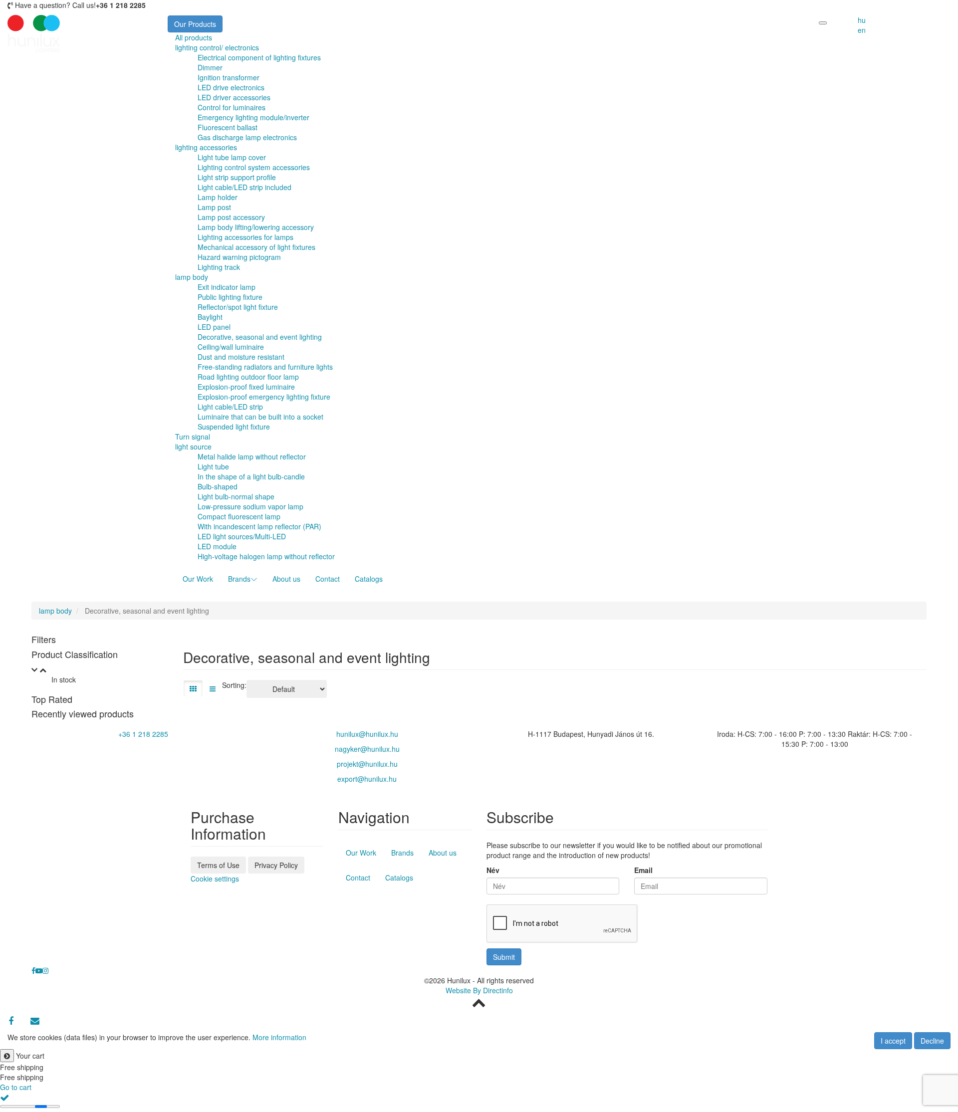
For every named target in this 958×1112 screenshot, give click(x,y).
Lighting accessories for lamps (245, 237)
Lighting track (219, 267)
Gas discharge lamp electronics (247, 137)
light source (193, 446)
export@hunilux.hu (367, 779)
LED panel (214, 327)
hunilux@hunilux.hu (367, 734)
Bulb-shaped (218, 486)
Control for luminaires (231, 107)
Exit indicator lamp (226, 287)
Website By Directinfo (479, 990)
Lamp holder (218, 197)
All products (193, 37)
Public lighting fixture (230, 297)
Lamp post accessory (231, 217)
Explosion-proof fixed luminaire (246, 387)
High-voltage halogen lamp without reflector (266, 556)
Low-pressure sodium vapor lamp (250, 506)
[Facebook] (11, 1020)
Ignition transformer (228, 77)
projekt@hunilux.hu (367, 764)
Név (492, 870)
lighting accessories (206, 147)
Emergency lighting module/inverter (253, 117)
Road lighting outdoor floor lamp (248, 377)
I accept (893, 1041)
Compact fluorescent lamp (239, 516)
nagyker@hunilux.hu (367, 749)
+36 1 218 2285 (143, 734)
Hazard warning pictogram (239, 257)
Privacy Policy (276, 865)
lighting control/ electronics (217, 47)
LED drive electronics (231, 87)
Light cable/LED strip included (244, 187)
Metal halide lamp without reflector (252, 456)
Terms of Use (218, 865)
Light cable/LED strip (230, 407)
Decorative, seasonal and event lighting (260, 337)
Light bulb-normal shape (236, 496)
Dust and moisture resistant (241, 357)
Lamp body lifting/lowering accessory (256, 227)
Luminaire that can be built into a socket (260, 417)
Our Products (195, 24)
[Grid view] (193, 688)
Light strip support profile (237, 177)
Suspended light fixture (234, 427)
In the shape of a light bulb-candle (251, 476)
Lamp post (214, 207)
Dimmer (210, 67)
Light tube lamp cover (232, 157)
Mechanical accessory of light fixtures (256, 247)
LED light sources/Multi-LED (242, 536)
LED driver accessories (234, 97)
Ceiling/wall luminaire (231, 347)
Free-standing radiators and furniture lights (265, 367)
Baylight (210, 317)
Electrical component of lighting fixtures (259, 57)
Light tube (213, 466)
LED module (217, 546)
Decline (932, 1041)
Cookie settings (215, 879)
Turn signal (192, 437)
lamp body (191, 277)
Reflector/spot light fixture (238, 307)
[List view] (212, 688)
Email (643, 870)
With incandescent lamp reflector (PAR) (259, 526)
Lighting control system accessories (254, 167)
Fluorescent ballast (227, 127)
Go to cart (15, 1087)
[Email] (35, 1020)
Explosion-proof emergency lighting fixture (264, 397)
